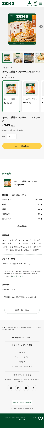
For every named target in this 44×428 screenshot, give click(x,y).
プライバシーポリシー (22, 357)
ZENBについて (18, 338)
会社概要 (22, 352)
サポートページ (16, 276)
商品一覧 (10, 327)
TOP (4, 327)
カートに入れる (22, 146)
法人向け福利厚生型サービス (22, 408)
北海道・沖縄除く (17, 130)
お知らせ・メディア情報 (22, 345)
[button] (41, 26)
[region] (22, 96)
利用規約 (22, 362)
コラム (29, 338)
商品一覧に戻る (22, 310)
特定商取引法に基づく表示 (22, 366)
